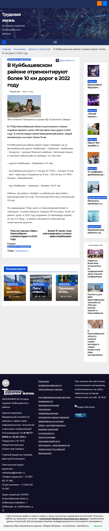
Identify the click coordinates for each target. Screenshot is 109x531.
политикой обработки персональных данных (63, 519)
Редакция (15, 91)
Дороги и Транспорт (40, 49)
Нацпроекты (21, 250)
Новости (92, 81)
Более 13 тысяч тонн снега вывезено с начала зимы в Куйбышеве (57, 234)
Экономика (20, 49)
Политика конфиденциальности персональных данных (50, 385)
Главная (6, 49)
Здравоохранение (97, 198)
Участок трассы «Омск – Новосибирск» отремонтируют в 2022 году (24, 235)
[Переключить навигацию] (55, 42)
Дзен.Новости (66, 60)
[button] (105, 42)
